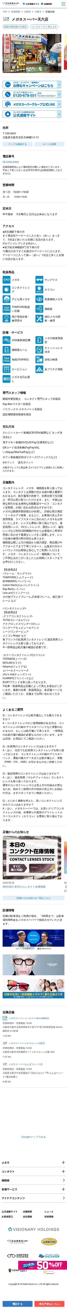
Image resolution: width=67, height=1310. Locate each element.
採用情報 (49, 1216)
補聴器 (5, 1180)
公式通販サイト (32, 3)
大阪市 (38, 11)
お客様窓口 (7, 1216)
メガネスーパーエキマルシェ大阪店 (26, 1043)
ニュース (48, 1211)
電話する (17, 1304)
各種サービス (9, 1189)
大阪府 (27, 11)
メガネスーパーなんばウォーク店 (25, 1064)
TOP (5, 11)
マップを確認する (17, 144)
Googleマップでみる (33, 1137)
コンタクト (8, 1171)
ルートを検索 (49, 144)
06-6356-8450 (11, 162)
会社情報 (27, 1216)
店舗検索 (48, 3)
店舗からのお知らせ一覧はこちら (33, 897)
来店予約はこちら (49, 1304)
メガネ (5, 1162)
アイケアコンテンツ (13, 1198)
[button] (32, 53)
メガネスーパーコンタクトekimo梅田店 (28, 1018)
